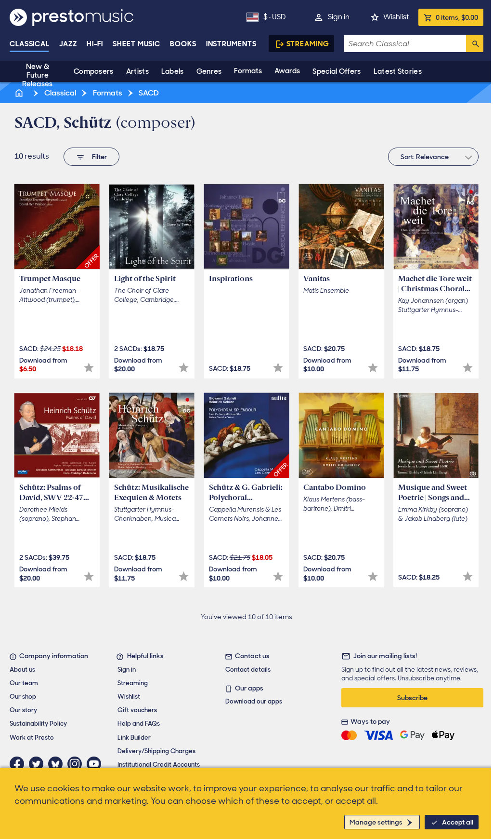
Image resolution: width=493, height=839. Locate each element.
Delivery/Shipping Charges (156, 751)
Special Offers (336, 71)
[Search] (474, 43)
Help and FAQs (138, 723)
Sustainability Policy (38, 723)
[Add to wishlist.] (89, 368)
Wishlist (396, 17)
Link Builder (134, 737)
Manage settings (376, 822)
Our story (23, 710)
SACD (148, 93)
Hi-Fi (95, 44)
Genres (209, 71)
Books (183, 44)
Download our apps (253, 701)
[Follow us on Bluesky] (57, 764)
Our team (24, 683)
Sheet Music (136, 44)
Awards (287, 71)
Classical (30, 44)
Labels (172, 71)
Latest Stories (398, 71)
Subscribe (412, 697)
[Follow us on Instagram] (77, 764)
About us (22, 669)
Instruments (231, 44)
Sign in (339, 17)
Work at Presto (32, 737)
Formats (248, 71)
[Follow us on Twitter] (38, 764)
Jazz (68, 44)
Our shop (23, 696)
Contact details (248, 669)
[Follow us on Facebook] (19, 764)
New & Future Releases (37, 75)
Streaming (307, 44)
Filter (99, 156)
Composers (94, 71)
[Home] (19, 93)
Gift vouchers (137, 710)
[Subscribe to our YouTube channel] (96, 764)
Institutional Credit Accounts (158, 764)
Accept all (457, 822)
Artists (137, 71)
